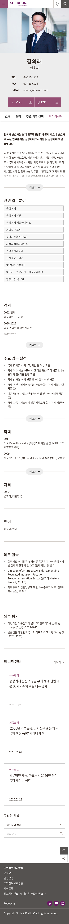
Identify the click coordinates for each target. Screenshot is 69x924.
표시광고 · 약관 (14, 258)
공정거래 (11, 208)
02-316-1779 (30, 77)
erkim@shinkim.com (35, 90)
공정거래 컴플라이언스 (18, 222)
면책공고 (8, 873)
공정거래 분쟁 (13, 215)
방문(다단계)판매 (15, 265)
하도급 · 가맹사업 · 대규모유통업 (24, 272)
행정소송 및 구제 (15, 279)
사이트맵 (8, 888)
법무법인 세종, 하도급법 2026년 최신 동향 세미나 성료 (33, 778)
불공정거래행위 (14, 251)
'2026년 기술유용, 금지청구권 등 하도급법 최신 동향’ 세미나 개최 (33, 731)
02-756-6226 (30, 83)
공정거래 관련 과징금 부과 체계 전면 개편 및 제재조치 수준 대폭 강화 (34, 683)
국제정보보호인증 (13, 883)
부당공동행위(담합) (16, 237)
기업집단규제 (13, 230)
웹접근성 (8, 878)
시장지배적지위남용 (17, 244)
